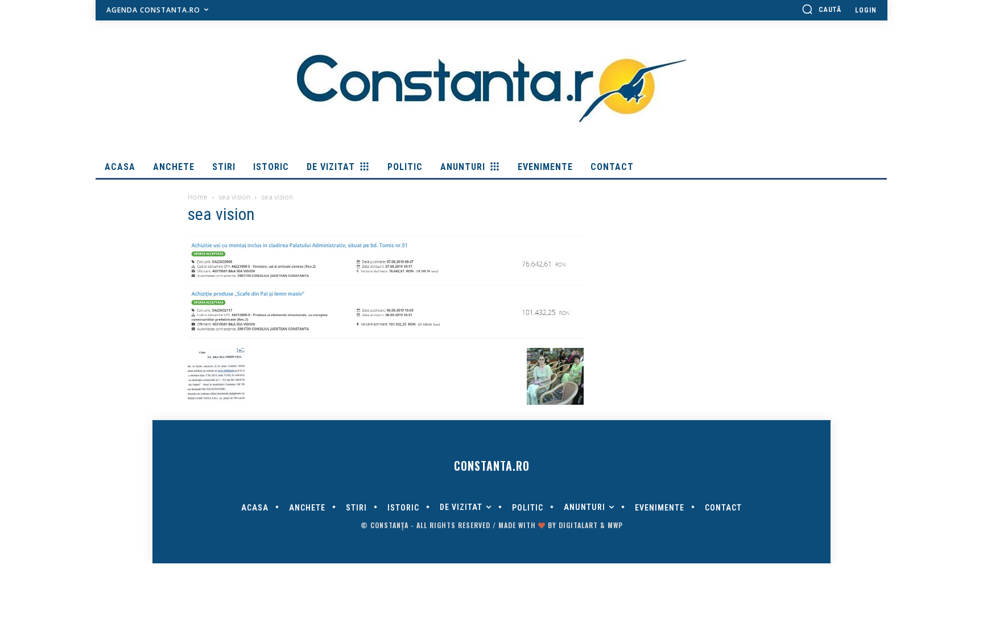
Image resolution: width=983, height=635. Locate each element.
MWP (615, 525)
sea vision (234, 197)
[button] (821, 9)
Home (198, 197)
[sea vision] (386, 336)
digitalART (578, 525)
